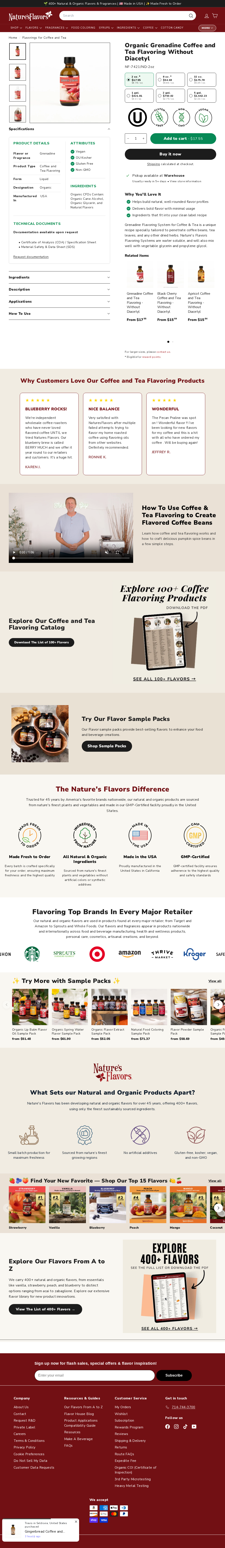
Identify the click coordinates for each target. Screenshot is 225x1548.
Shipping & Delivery (130, 1441)
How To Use (20, 313)
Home (13, 38)
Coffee (149, 27)
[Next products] (218, 1004)
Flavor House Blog (79, 1414)
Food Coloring (83, 27)
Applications (20, 301)
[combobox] (127, 15)
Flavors (32, 27)
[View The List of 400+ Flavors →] (169, 1286)
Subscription (124, 1420)
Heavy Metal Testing (132, 1486)
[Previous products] (7, 1005)
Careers (20, 1434)
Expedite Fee (125, 1461)
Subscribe (174, 1375)
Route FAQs (124, 1454)
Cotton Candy (172, 27)
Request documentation (31, 257)
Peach (134, 1228)
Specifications (21, 129)
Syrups (105, 27)
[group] (118, 1015)
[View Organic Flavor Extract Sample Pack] (109, 1007)
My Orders (123, 1407)
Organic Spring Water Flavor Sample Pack (68, 1032)
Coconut (216, 1228)
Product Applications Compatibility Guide (81, 1423)
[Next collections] (218, 1208)
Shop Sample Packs (106, 746)
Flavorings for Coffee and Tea (44, 38)
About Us (21, 1407)
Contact (20, 1414)
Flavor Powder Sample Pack (187, 1032)
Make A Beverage (78, 1439)
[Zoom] (70, 83)
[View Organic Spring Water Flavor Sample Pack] (70, 1007)
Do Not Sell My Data (30, 1461)
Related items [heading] (137, 255)
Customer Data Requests (34, 1467)
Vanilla (54, 1228)
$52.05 (100, 1039)
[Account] (207, 15)
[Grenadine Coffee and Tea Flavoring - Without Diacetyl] (140, 274)
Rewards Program (129, 1427)
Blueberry (97, 1228)
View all (215, 981)
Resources (72, 1432)
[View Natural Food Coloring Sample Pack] (149, 1007)
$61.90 (61, 1039)
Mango (175, 1228)
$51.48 (21, 1039)
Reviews (121, 1434)
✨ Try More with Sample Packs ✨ (66, 981)
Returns (121, 1447)
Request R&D (24, 1420)
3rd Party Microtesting (133, 1479)
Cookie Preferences (29, 1454)
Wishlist (121, 1414)
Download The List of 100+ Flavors (41, 642)
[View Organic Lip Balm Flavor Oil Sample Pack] (30, 1007)
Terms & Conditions (29, 1441)
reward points (151, 357)
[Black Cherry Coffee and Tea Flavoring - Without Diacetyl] (170, 274)
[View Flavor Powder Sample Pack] (189, 1007)
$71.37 (140, 1039)
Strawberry (18, 1228)
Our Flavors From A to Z (83, 1407)
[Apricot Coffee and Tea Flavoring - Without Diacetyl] (201, 274)
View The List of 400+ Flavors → (45, 1309)
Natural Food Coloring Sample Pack (147, 1032)
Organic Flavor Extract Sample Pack (107, 1032)
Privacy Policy (25, 1447)
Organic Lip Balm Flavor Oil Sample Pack (29, 1032)
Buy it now (170, 154)
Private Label (24, 1427)
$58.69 (180, 1039)
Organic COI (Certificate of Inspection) (135, 1470)
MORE (206, 28)
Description (19, 289)
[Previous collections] (7, 1208)
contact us (163, 352)
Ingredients (127, 27)
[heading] (31, 16)
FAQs (68, 1445)
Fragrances (55, 27)
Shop (15, 27)
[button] (215, 15)
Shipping (153, 164)
